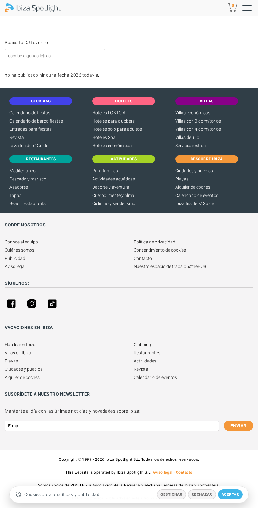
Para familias (105, 170)
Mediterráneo (22, 170)
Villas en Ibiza (18, 352)
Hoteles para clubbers (113, 120)
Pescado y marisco (27, 178)
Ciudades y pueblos (194, 170)
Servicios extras (190, 145)
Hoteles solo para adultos (117, 129)
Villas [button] (207, 101)
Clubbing (142, 344)
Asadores (18, 187)
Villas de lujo (187, 137)
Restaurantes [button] (41, 159)
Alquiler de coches (192, 187)
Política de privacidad (154, 241)
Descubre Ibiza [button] (207, 159)
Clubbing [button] (41, 101)
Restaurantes (147, 352)
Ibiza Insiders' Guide (28, 145)
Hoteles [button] (123, 101)
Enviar (238, 425)
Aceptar (230, 494)
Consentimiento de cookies (160, 250)
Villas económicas (192, 112)
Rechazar (202, 494)
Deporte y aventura (110, 187)
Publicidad (15, 258)
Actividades (145, 360)
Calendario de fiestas (29, 112)
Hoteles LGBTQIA (109, 112)
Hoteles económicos (112, 145)
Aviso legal (15, 266)
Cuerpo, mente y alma (113, 195)
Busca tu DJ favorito (26, 42)
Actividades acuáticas (113, 178)
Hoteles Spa (103, 137)
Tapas (15, 195)
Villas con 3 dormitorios (198, 120)
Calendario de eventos (196, 195)
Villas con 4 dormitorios (198, 129)
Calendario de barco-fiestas (36, 120)
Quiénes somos (19, 250)
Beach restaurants (27, 203)
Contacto (143, 258)
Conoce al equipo (21, 241)
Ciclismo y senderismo (113, 203)
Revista (16, 137)
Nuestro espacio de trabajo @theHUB (170, 266)
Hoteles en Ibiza (20, 344)
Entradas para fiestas (30, 129)
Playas (181, 178)
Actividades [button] (124, 159)
